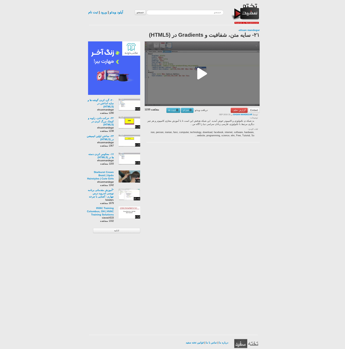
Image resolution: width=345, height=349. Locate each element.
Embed (254, 110)
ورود (104, 12)
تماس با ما (211, 342)
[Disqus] (233, 191)
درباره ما (223, 342)
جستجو (140, 12)
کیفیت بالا (172, 110)
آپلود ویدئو (116, 12)
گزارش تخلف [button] (239, 110)
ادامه (116, 230)
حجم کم (186, 110)
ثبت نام (93, 12)
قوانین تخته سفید (195, 342)
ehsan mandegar (249, 30)
